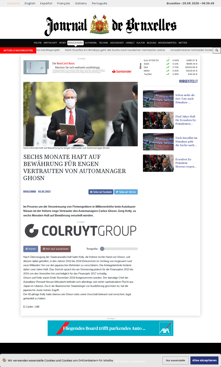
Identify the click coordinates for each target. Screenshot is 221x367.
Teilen (102, 191)
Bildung (151, 43)
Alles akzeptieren (204, 360)
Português (99, 3)
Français (63, 3)
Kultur (141, 43)
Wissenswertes (167, 43)
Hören (32, 249)
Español (46, 3)
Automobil (91, 43)
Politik (38, 43)
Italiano (81, 3)
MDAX (147, 67)
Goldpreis (149, 74)
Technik (103, 43)
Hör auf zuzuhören (57, 249)
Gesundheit (117, 43)
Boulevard (75, 43)
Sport (62, 43)
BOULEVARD (29, 191)
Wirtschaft (50, 43)
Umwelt (130, 43)
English (30, 3)
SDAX (146, 60)
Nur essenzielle (175, 360)
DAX (146, 64)
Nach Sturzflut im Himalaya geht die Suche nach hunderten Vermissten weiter (87, 50)
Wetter (183, 43)
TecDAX (148, 70)
